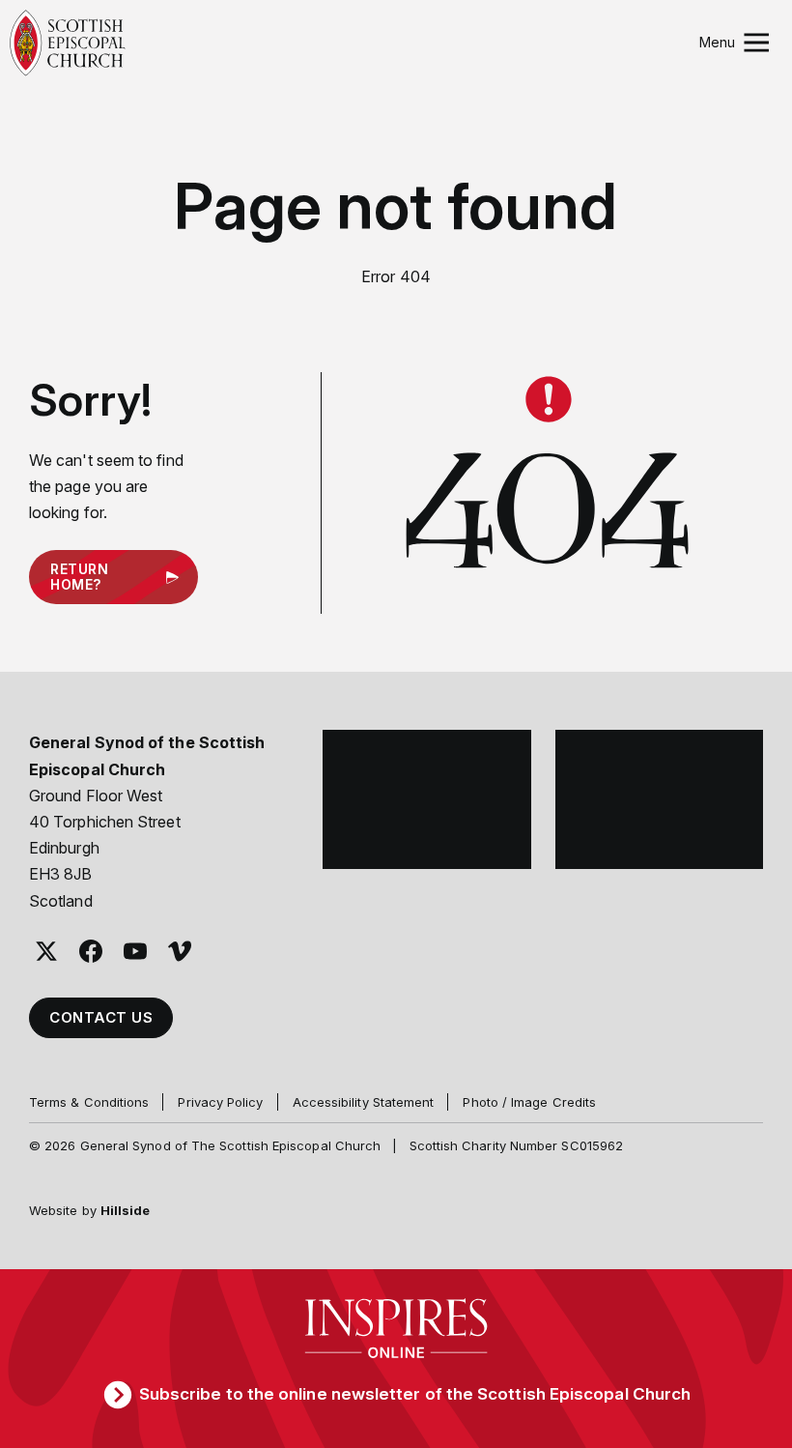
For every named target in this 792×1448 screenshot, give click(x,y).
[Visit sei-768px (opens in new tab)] (659, 799)
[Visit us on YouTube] (135, 951)
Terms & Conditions (89, 1102)
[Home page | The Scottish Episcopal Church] (68, 43)
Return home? (79, 577)
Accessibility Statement (364, 1102)
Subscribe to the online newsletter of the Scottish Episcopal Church (415, 1394)
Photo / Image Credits (529, 1102)
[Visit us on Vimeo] (179, 951)
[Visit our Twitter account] (46, 951)
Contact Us (101, 1017)
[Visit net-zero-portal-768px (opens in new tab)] (427, 799)
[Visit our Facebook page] (90, 951)
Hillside (125, 1210)
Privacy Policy (220, 1102)
